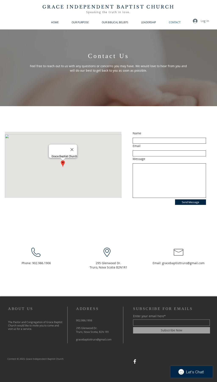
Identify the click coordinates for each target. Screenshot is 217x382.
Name (137, 133)
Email (136, 145)
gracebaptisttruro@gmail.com (183, 263)
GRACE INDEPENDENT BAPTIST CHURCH (108, 7)
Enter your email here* (149, 316)
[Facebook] (135, 361)
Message (139, 158)
